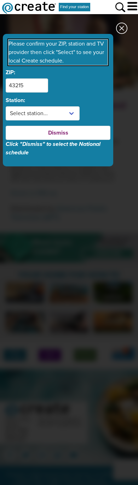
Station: (15, 100)
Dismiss (58, 132)
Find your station (74, 7)
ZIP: (10, 72)
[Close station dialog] (121, 30)
